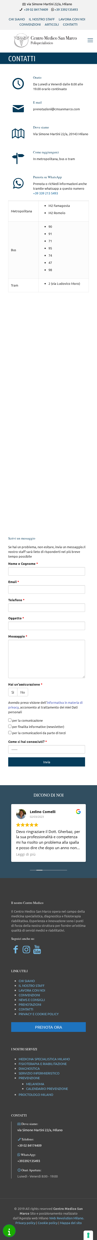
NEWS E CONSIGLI (32, 1000)
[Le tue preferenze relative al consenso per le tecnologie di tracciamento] (88, 1235)
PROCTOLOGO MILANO (36, 1094)
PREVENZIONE (29, 1078)
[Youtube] (37, 949)
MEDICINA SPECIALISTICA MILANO (44, 1059)
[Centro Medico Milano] (48, 39)
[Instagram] (26, 949)
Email (13, 582)
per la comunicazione (27, 720)
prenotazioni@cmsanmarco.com (56, 109)
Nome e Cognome (23, 563)
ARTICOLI (52, 24)
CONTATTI (70, 24)
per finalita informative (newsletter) (37, 726)
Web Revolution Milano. (66, 1218)
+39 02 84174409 (36, 9)
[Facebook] (15, 949)
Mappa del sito (71, 1223)
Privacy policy (25, 1223)
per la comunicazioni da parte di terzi (38, 733)
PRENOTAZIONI (30, 1004)
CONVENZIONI (30, 24)
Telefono (16, 600)
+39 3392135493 (66, 9)
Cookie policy (47, 1223)
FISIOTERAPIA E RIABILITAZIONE (43, 1064)
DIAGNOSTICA (29, 1068)
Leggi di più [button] (26, 854)
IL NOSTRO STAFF (42, 19)
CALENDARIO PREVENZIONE (47, 1088)
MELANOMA (35, 1084)
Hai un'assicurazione (25, 684)
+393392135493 (28, 1161)
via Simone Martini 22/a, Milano (40, 1130)
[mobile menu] (90, 40)
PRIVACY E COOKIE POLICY (39, 1014)
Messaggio (17, 636)
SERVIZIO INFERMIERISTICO (39, 1073)
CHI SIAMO (17, 19)
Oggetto (16, 618)
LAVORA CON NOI (72, 19)
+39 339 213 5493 (45, 193)
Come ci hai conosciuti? (27, 741)
